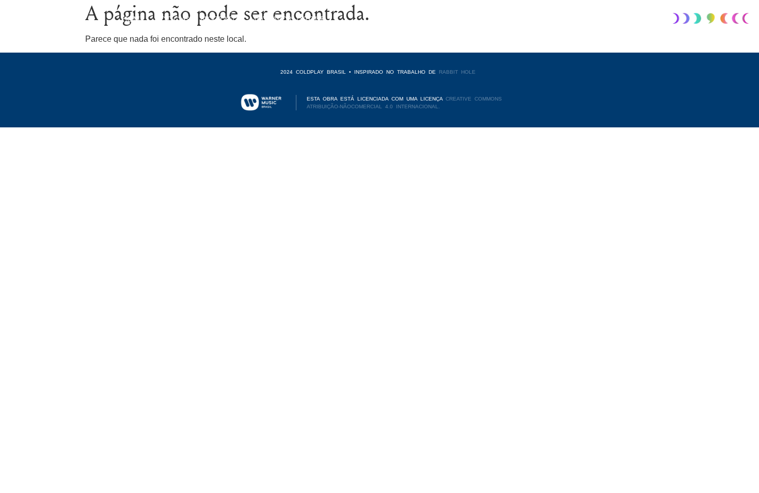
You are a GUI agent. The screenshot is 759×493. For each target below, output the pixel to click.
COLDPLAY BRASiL (38, 18)
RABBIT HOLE (457, 72)
